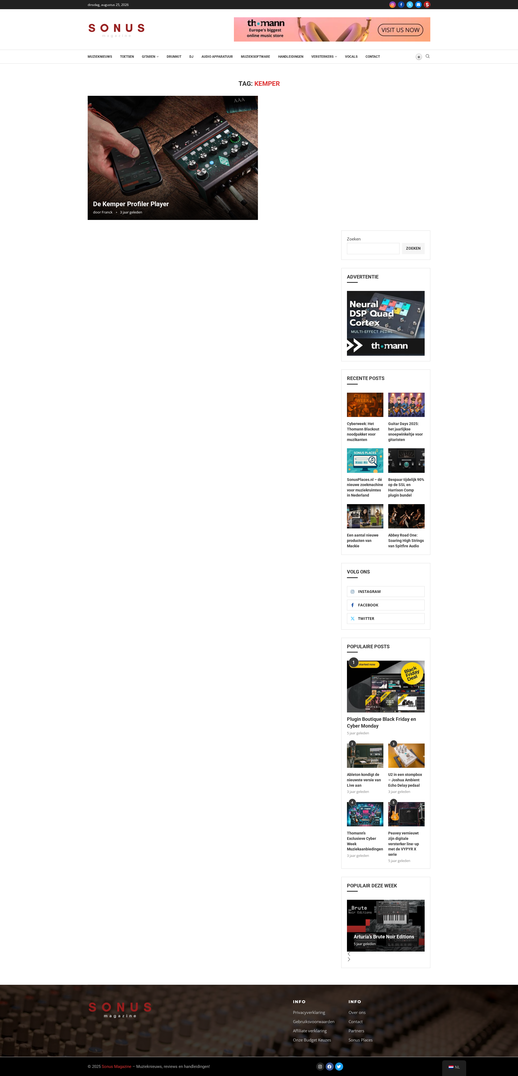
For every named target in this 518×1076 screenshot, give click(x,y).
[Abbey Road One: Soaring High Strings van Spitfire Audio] (406, 516)
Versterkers (322, 57)
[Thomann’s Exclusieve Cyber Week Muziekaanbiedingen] (365, 814)
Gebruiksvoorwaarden (314, 1022)
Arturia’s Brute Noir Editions (384, 936)
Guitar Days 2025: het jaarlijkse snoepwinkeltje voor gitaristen (405, 432)
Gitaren (148, 57)
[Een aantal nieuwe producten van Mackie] (365, 516)
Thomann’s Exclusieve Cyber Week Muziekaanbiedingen (365, 841)
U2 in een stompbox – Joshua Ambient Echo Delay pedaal (405, 779)
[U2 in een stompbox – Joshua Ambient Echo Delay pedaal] (406, 756)
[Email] (418, 4)
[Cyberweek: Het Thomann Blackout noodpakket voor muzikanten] (365, 405)
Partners (356, 1031)
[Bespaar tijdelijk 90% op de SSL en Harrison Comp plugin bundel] (406, 460)
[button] (386, 954)
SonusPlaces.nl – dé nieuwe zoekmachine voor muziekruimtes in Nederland (365, 487)
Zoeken (354, 239)
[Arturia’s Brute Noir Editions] (386, 926)
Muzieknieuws (100, 57)
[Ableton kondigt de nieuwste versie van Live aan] (365, 756)
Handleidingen (290, 57)
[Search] (427, 56)
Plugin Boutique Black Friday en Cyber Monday (381, 722)
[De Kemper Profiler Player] (173, 158)
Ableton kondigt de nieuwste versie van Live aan (364, 779)
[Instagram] (392, 4)
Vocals (351, 57)
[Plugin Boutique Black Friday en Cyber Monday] (386, 686)
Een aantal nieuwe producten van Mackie (363, 540)
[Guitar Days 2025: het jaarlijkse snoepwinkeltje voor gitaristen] (406, 405)
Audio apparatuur (217, 57)
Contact (373, 57)
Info (299, 1002)
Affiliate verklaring (310, 1031)
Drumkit (174, 57)
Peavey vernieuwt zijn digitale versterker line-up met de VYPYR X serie (403, 843)
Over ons (357, 1012)
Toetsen (127, 57)
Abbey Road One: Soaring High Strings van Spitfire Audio (406, 540)
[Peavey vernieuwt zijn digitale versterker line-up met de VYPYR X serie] (406, 814)
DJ (191, 57)
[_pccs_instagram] (427, 4)
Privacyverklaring (309, 1012)
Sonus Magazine (116, 1066)
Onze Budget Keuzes (312, 1040)
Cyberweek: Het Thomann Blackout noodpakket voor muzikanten (363, 432)
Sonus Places (361, 1040)
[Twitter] (410, 4)
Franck (107, 212)
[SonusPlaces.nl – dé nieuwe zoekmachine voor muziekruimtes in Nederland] (365, 460)
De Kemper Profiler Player (131, 204)
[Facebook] (401, 4)
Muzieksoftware (255, 57)
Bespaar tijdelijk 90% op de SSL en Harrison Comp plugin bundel (406, 487)
